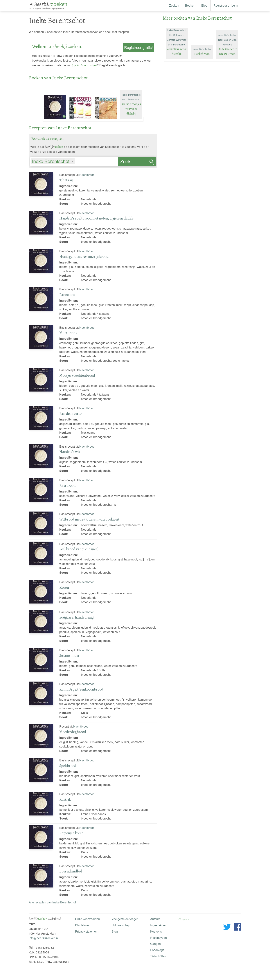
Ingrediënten (158, 925)
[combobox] (74, 160)
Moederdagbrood (72, 731)
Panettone (67, 294)
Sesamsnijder (69, 655)
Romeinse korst (71, 833)
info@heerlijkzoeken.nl (44, 938)
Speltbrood (67, 765)
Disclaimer (82, 925)
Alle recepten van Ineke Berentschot (52, 902)
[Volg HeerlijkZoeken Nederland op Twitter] (227, 927)
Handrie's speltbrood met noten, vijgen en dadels (96, 218)
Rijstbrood (67, 485)
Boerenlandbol (70, 871)
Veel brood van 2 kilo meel (78, 549)
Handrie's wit (69, 451)
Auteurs (155, 919)
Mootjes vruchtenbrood (77, 375)
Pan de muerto (70, 413)
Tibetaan (66, 180)
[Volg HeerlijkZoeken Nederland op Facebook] (237, 927)
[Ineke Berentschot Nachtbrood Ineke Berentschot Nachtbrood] (202, 59)
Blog (204, 5)
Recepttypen (158, 937)
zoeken (51, 4)
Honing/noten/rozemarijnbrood (83, 256)
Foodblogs (157, 950)
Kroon (64, 587)
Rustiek (65, 799)
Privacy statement (86, 931)
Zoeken (174, 5)
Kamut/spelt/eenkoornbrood (81, 689)
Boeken (190, 5)
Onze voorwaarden (87, 919)
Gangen (155, 944)
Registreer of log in (225, 5)
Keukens (156, 931)
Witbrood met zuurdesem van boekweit (89, 519)
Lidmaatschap (121, 925)
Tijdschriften (158, 956)
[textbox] (77, 161)
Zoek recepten (129, 162)
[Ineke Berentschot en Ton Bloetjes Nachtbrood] (55, 119)
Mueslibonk (68, 332)
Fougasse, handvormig (76, 617)
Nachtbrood (87, 175)
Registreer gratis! (138, 47)
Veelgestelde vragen (125, 919)
